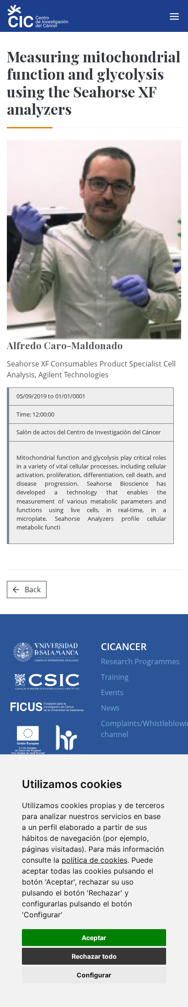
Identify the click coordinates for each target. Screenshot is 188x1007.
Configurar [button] (94, 975)
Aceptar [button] (94, 937)
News (110, 708)
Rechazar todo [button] (94, 956)
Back (32, 590)
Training (115, 677)
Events (112, 692)
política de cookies (94, 860)
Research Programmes (140, 661)
